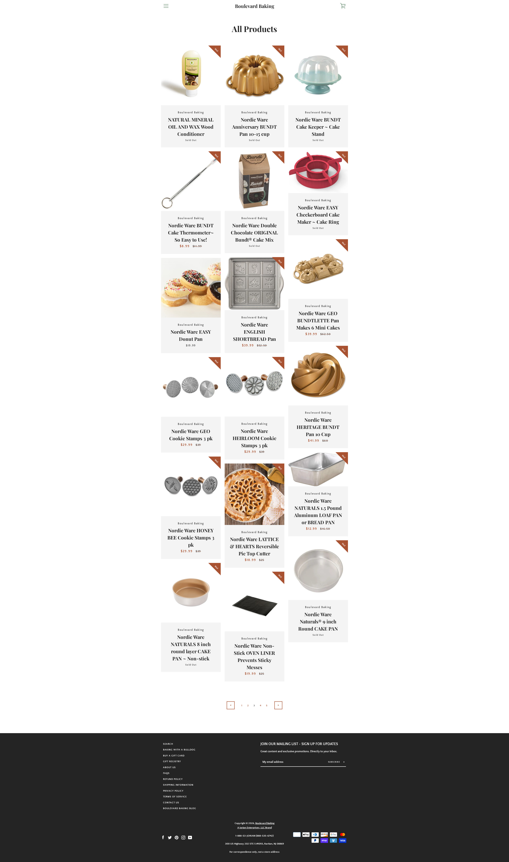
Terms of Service (175, 796)
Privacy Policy (173, 791)
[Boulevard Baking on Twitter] (170, 837)
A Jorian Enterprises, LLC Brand (254, 827)
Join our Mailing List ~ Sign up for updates (299, 744)
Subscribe (334, 762)
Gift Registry (172, 761)
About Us (169, 767)
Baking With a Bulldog (179, 749)
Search (168, 744)
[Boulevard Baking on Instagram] (183, 837)
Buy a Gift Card (174, 755)
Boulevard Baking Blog (179, 808)
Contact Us (171, 802)
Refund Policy (173, 779)
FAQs (166, 773)
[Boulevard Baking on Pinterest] (177, 837)
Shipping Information (178, 785)
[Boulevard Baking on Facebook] (163, 837)
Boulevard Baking (254, 6)
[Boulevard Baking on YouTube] (190, 837)
